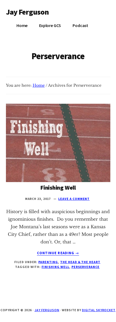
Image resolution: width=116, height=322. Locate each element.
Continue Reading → (58, 253)
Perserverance (85, 267)
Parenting (48, 262)
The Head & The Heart (80, 262)
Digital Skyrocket (98, 310)
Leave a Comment (74, 199)
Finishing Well (58, 187)
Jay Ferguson (27, 12)
